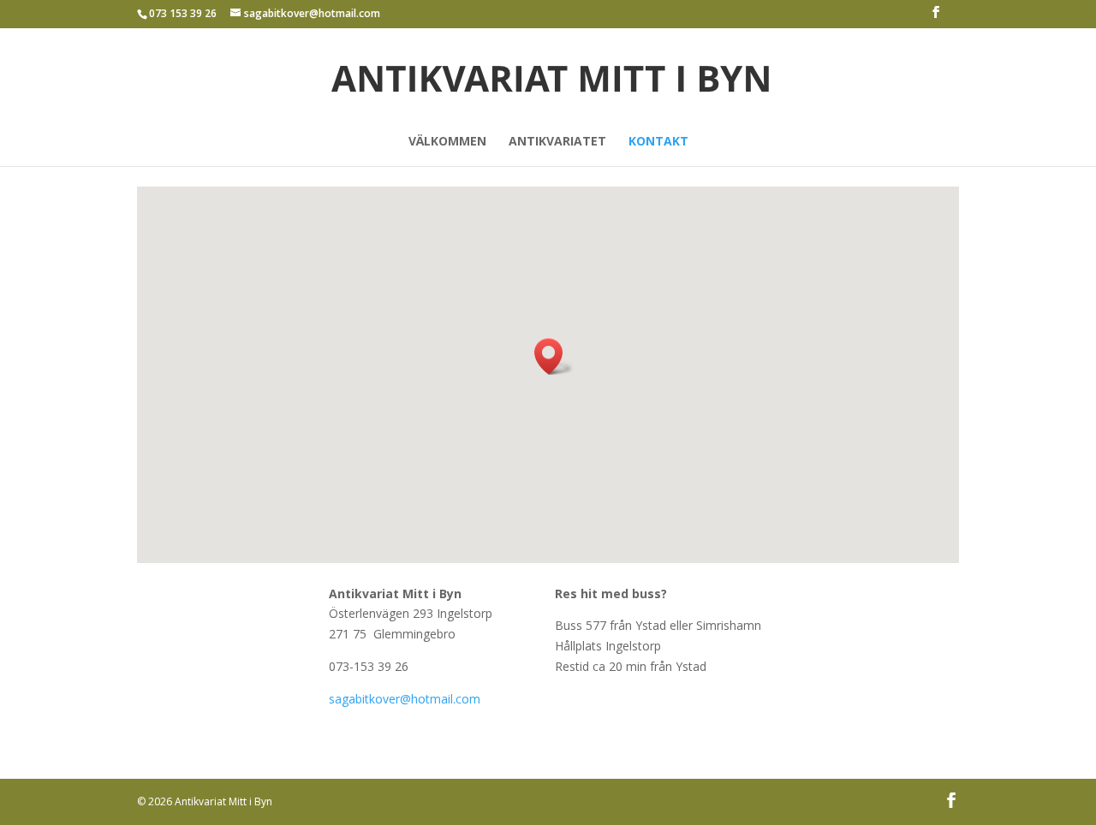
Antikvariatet (557, 142)
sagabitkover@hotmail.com (404, 699)
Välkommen (447, 142)
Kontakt (658, 142)
